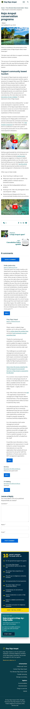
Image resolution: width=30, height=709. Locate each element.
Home (3, 7)
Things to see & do (22, 688)
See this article (23, 164)
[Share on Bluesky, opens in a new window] (26, 223)
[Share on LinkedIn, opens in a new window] (23, 223)
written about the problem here (19, 331)
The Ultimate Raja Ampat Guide (15, 7)
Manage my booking (21, 677)
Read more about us (8, 660)
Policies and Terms (22, 666)
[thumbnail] (4, 233)
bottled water (21, 156)
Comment (4, 503)
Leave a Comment (10, 259)
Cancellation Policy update (14, 243)
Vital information (22, 686)
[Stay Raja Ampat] (9, 2)
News (26, 7)
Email (3, 532)
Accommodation (22, 683)
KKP (27, 392)
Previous (12, 232)
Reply (7, 313)
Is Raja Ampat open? (17, 235)
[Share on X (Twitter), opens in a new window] (21, 223)
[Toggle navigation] (24, 2)
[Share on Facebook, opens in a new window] (18, 223)
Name (3, 524)
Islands (25, 691)
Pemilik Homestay (22, 674)
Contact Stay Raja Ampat (20, 669)
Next (18, 240)
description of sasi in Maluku (9, 97)
